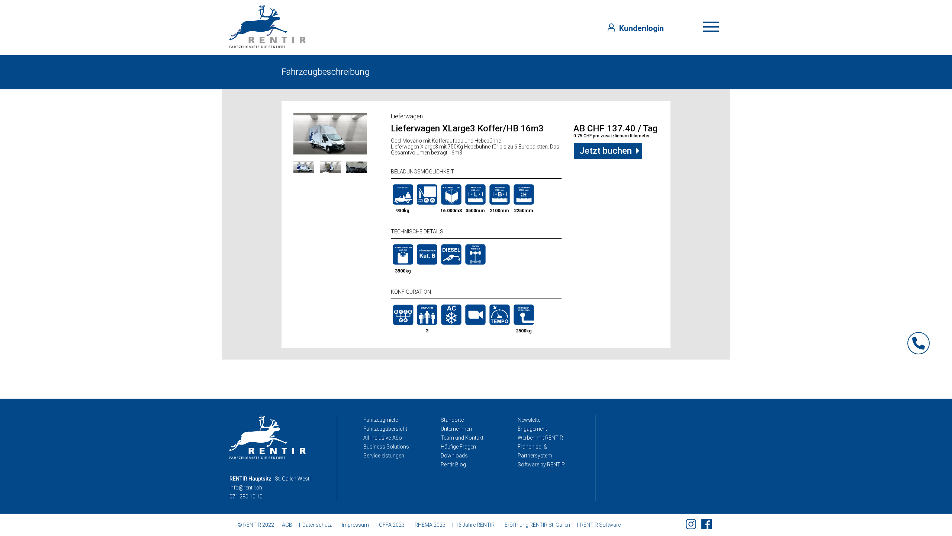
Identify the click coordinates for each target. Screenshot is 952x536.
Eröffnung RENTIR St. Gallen (537, 525)
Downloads (454, 456)
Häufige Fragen (458, 447)
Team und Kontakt (462, 438)
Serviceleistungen (383, 456)
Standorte (452, 420)
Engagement (532, 429)
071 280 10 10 (246, 497)
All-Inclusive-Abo (382, 438)
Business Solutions (386, 447)
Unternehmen (456, 429)
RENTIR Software (600, 525)
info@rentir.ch (245, 488)
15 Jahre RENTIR (475, 525)
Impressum (355, 525)
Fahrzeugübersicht (385, 429)
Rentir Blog (453, 465)
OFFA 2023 (392, 525)
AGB (287, 525)
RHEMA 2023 (430, 525)
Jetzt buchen (605, 151)
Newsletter (530, 420)
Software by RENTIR (541, 465)
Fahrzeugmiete (380, 420)
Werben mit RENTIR (540, 438)
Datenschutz (317, 525)
